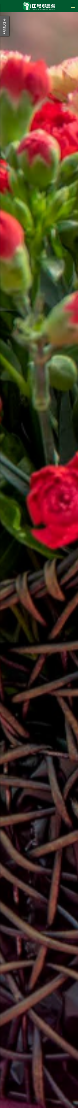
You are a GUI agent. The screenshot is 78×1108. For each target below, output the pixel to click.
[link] (39, 560)
